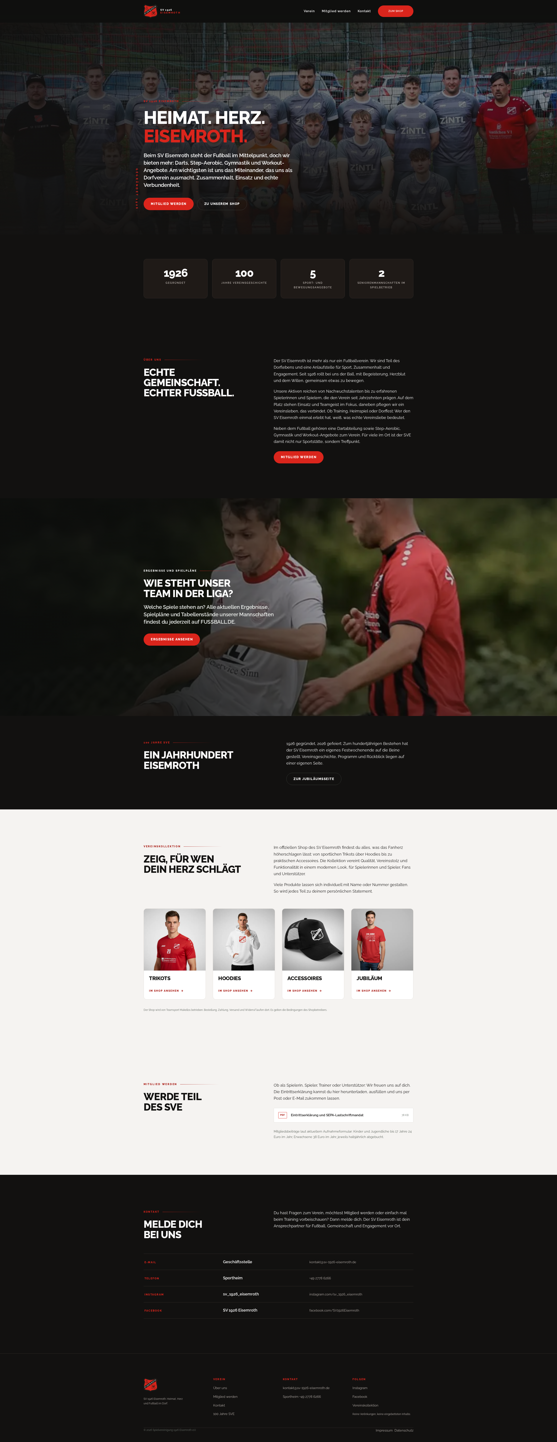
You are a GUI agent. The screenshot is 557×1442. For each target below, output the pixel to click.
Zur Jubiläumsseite (314, 779)
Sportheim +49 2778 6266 (302, 1397)
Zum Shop (395, 11)
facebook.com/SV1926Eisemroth (334, 1310)
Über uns (220, 1388)
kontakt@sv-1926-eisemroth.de (332, 1262)
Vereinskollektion (365, 1405)
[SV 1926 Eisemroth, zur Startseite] (174, 1385)
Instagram (359, 1388)
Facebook (359, 1397)
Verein (309, 11)
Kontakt (364, 11)
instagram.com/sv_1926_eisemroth (335, 1294)
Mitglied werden (336, 11)
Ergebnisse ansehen (172, 639)
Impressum (384, 1430)
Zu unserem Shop (222, 204)
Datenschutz (403, 1430)
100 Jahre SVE (224, 1414)
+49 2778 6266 (320, 1278)
